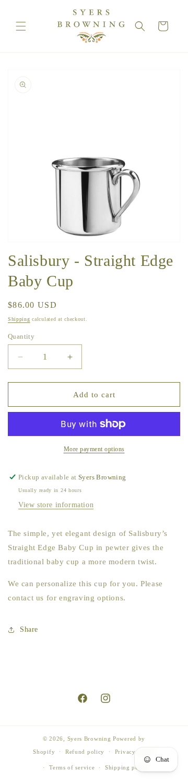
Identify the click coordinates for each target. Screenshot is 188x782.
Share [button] (29, 629)
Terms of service (72, 767)
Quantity (21, 336)
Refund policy (84, 752)
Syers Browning (89, 738)
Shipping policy (127, 767)
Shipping (19, 319)
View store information (55, 505)
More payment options (94, 449)
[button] (20, 26)
